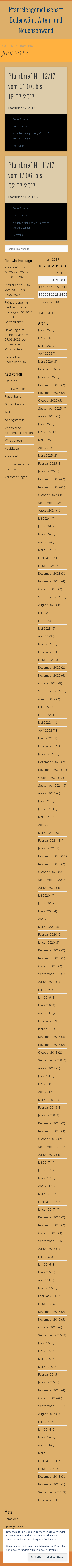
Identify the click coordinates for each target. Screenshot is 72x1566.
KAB (7, 412)
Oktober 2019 (48, 966)
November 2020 (49, 864)
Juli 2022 (44, 707)
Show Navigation (58, 36)
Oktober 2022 (48, 683)
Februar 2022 (47, 746)
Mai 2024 (44, 534)
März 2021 (45, 833)
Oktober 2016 (48, 1233)
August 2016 (47, 1249)
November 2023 (49, 581)
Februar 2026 (47, 369)
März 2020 (45, 927)
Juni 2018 (44, 1084)
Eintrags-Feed (14, 1527)
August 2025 (47, 416)
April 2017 (45, 1186)
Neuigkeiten (30, 133)
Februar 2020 (47, 934)
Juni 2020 (44, 903)
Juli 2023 (44, 613)
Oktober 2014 (48, 1398)
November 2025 (49, 393)
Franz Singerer (21, 119)
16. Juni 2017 (20, 215)
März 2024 (45, 550)
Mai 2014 (44, 1437)
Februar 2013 (47, 1500)
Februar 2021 (47, 840)
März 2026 (45, 361)
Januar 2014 (46, 1469)
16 (57, 287)
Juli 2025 (44, 424)
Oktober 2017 (48, 1139)
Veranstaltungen (22, 138)
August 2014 (47, 1414)
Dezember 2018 (49, 1037)
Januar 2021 (46, 848)
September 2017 (50, 1147)
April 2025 (45, 448)
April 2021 (45, 825)
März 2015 (45, 1367)
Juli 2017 (44, 1162)
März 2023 (45, 644)
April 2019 (45, 1013)
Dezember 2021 (49, 762)
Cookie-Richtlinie (48, 1550)
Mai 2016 (44, 1272)
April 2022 (45, 730)
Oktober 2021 (48, 778)
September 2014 (50, 1406)
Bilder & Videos (15, 389)
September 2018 (50, 1060)
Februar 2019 (47, 1021)
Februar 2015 (47, 1374)
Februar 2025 (47, 463)
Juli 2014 (44, 1422)
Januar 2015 (46, 1382)
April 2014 (45, 1445)
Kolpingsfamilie (15, 420)
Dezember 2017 (49, 1123)
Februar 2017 (47, 1202)
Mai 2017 (44, 1178)
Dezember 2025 (49, 385)
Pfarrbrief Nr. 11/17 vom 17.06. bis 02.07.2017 (31, 175)
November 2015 (49, 1319)
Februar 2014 (47, 1461)
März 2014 (45, 1453)
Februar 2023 (47, 652)
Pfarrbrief (43, 133)
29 (53, 302)
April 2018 (45, 1092)
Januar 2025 (46, 471)
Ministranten (13, 440)
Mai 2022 (44, 722)
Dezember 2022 (49, 667)
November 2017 (49, 1131)
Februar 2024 (47, 558)
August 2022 (47, 699)
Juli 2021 (44, 801)
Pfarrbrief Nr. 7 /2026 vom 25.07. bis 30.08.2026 (17, 272)
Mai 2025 (44, 440)
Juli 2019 (44, 990)
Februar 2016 (47, 1296)
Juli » (50, 313)
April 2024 (45, 542)
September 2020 (50, 880)
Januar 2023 (46, 660)
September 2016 (50, 1241)
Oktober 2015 (48, 1327)
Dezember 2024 (49, 479)
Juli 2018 (44, 1076)
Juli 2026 (44, 330)
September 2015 (50, 1335)
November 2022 (49, 675)
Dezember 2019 (49, 950)
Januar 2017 (46, 1209)
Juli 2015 (44, 1343)
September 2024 (50, 503)
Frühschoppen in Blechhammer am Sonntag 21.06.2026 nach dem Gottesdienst (19, 312)
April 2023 (45, 636)
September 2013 (50, 1492)
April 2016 (45, 1280)
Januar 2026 (46, 377)
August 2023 (47, 605)
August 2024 (47, 510)
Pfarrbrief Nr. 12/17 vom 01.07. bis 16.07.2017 (31, 86)
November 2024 (49, 487)
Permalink (18, 145)
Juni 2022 (44, 715)
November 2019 (49, 958)
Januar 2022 (46, 754)
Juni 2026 (44, 338)
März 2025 (45, 455)
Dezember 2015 (49, 1312)
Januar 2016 (46, 1304)
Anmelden (12, 1519)
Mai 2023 (44, 628)
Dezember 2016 (49, 1217)
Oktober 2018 (48, 1052)
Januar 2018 (46, 1115)
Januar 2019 (46, 1029)
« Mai (41, 313)
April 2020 (45, 919)
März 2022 (45, 738)
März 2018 (45, 1100)
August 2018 (47, 1068)
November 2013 (49, 1484)
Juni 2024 (44, 526)
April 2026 (45, 353)
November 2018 (49, 1045)
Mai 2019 (44, 1005)
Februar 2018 (47, 1107)
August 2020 (47, 888)
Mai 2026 (44, 346)
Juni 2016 (44, 1264)
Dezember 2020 (49, 856)
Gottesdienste (14, 404)
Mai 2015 (44, 1359)
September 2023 (50, 597)
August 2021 (47, 793)
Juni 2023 (44, 621)
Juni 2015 (44, 1351)
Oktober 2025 (48, 400)
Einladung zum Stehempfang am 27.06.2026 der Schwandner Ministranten (16, 339)
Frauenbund (13, 396)
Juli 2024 (44, 518)
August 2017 (47, 1155)
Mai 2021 (44, 817)
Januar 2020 (46, 942)
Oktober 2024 (48, 495)
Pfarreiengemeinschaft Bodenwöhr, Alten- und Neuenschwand (36, 20)
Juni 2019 (44, 997)
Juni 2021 (44, 809)
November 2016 (49, 1225)
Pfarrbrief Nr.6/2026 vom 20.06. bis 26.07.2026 (19, 290)
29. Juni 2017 (20, 126)
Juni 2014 (44, 1429)
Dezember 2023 (49, 573)
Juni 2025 (44, 432)
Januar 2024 (46, 566)
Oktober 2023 (48, 589)
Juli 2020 (44, 895)
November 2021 (49, 770)
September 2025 (50, 408)
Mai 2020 (44, 911)
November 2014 (49, 1390)
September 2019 (50, 974)
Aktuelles (18, 133)
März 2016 (45, 1288)
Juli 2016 (44, 1257)
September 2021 (50, 785)
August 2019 (47, 982)
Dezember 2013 (49, 1476)
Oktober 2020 (48, 872)
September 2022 (50, 691)
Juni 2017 (44, 1170)
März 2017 (45, 1194)
